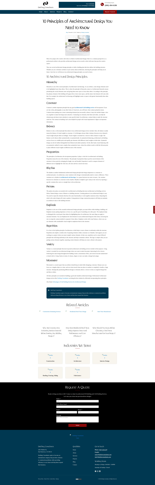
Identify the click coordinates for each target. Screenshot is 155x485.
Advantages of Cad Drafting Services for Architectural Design (69, 282)
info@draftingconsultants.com (103, 457)
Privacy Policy (41, 478)
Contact (71, 12)
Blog (65, 12)
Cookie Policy (52, 478)
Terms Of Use (46, 478)
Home (40, 12)
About (46, 12)
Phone (80, 409)
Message (58, 415)
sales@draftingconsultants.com (103, 454)
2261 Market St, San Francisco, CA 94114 (45, 451)
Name (58, 398)
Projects (59, 12)
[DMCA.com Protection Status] (79, 479)
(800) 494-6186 (111, 5)
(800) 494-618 (103, 450)
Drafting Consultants (85, 32)
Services (52, 12)
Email (58, 409)
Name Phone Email (61, 404)
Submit (77, 425)
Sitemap (57, 478)
